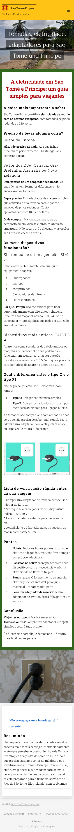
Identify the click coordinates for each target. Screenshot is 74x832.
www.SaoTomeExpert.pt (25, 804)
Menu (68, 10)
